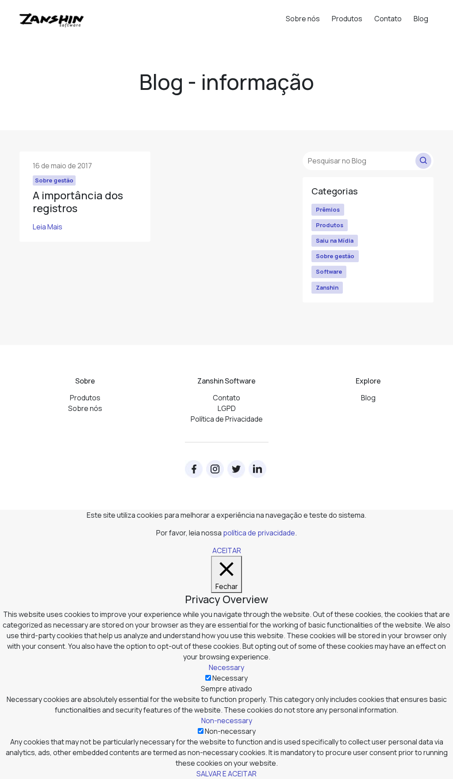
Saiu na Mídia (334, 240)
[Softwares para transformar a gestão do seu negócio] (51, 16)
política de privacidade (259, 533)
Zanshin (327, 287)
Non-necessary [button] (226, 720)
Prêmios (328, 209)
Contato (388, 18)
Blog (421, 18)
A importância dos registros (78, 201)
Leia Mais (47, 227)
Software (329, 271)
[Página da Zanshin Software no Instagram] (215, 469)
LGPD (227, 408)
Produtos (347, 18)
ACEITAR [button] (226, 550)
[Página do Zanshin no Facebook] (194, 469)
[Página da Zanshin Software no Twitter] (236, 469)
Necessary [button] (226, 667)
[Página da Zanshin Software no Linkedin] (257, 469)
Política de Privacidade (227, 419)
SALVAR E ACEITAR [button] (226, 774)
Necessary (230, 678)
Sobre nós (303, 18)
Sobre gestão (335, 256)
